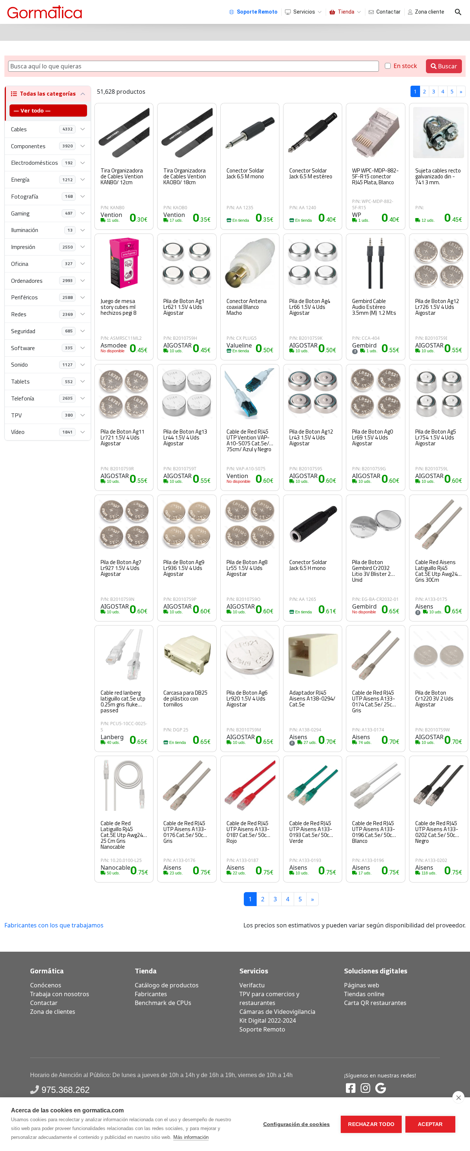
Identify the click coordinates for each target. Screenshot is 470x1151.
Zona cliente (429, 12)
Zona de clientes (52, 1012)
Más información (191, 1137)
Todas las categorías (48, 93)
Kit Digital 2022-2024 (267, 1020)
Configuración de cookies (296, 1124)
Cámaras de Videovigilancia (277, 1012)
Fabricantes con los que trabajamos (54, 925)
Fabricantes (151, 994)
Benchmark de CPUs (163, 1003)
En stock (405, 66)
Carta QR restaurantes (375, 1003)
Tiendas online (364, 994)
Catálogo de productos (167, 985)
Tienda (346, 12)
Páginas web (361, 985)
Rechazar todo (371, 1124)
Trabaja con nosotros (59, 994)
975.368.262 (65, 1090)
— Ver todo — (32, 110)
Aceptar (430, 1124)
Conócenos (45, 985)
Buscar (447, 66)
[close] (458, 1097)
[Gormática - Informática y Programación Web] (44, 12)
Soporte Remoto (262, 1029)
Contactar (388, 12)
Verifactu (252, 985)
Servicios (304, 12)
